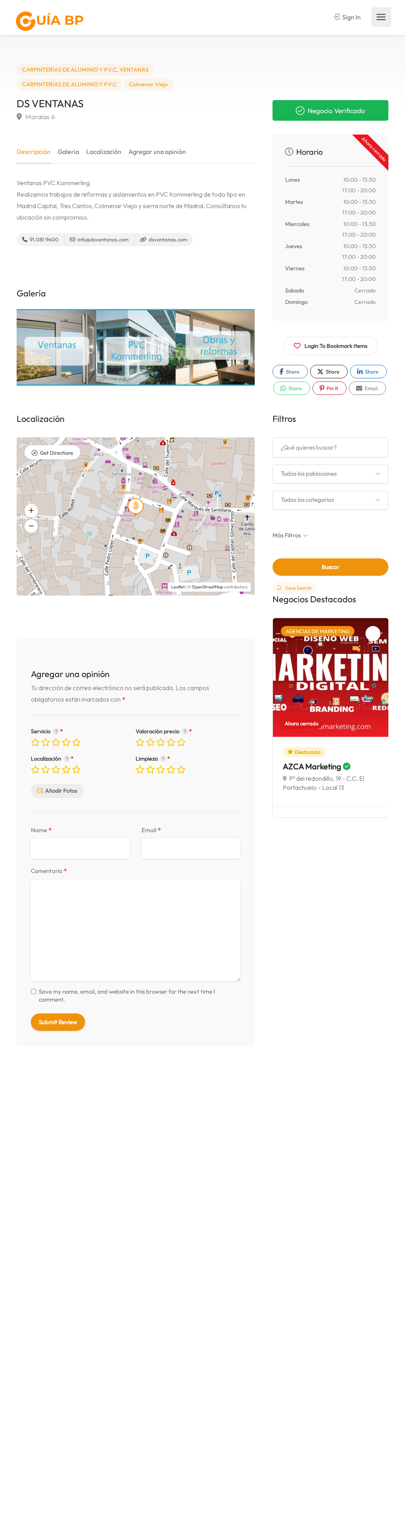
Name (41, 830)
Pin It (332, 388)
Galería (68, 152)
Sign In (351, 17)
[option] (56, 347)
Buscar (330, 567)
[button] (31, 526)
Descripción (34, 152)
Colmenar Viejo (148, 84)
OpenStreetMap (207, 587)
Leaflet (178, 587)
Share (292, 371)
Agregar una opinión (157, 152)
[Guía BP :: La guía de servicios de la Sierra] (49, 21)
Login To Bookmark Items (336, 345)
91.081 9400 (43, 239)
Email (151, 830)
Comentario (49, 871)
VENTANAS (134, 69)
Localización (103, 152)
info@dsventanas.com (102, 239)
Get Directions (56, 453)
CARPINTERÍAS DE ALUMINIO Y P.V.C (69, 69)
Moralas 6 (39, 116)
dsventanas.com (167, 239)
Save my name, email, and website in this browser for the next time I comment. (127, 995)
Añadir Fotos (61, 790)
